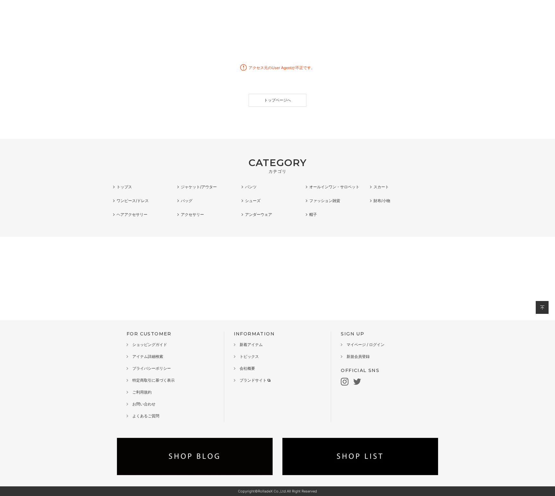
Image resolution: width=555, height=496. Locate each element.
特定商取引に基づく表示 (153, 380)
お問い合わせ (143, 404)
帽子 (313, 214)
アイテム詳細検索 (147, 356)
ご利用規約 (142, 392)
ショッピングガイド (149, 344)
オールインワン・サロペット (334, 186)
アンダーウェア (258, 214)
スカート (381, 186)
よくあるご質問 (145, 415)
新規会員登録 (358, 356)
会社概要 (247, 368)
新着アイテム (251, 344)
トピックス (249, 356)
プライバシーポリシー (151, 368)
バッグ (186, 200)
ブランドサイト (253, 380)
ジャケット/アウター (199, 186)
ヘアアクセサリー (132, 214)
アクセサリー (192, 214)
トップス (124, 186)
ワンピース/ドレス (133, 200)
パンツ (251, 186)
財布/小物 (382, 200)
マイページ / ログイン (365, 344)
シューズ (252, 200)
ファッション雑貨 (324, 200)
